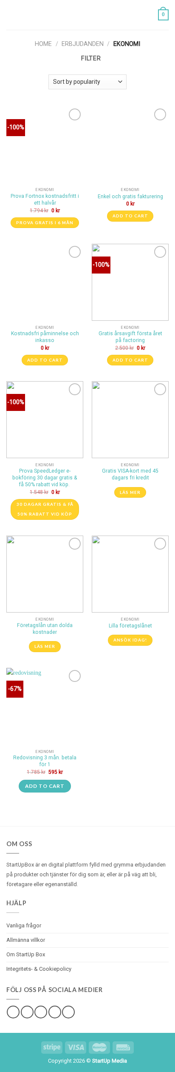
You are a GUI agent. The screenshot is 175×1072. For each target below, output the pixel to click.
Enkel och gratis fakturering (130, 197)
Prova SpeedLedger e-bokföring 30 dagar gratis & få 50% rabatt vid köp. (44, 478)
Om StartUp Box (25, 954)
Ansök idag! (130, 639)
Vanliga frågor (23, 925)
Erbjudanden (83, 44)
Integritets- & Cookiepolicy (38, 969)
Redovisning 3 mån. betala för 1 (44, 761)
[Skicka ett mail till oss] (54, 1012)
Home (43, 44)
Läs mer (130, 492)
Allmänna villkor (25, 940)
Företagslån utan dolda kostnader (45, 628)
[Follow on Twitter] (40, 1012)
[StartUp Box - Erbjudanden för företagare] (87, 15)
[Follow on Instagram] (27, 1012)
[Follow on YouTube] (68, 1012)
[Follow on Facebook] (13, 1012)
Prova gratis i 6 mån (44, 222)
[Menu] (11, 15)
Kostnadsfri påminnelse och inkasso (45, 337)
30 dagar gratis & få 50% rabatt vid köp (45, 509)
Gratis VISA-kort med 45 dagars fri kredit (130, 474)
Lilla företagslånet (130, 626)
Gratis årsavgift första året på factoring (130, 337)
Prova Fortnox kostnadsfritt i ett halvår (45, 199)
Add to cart (130, 215)
